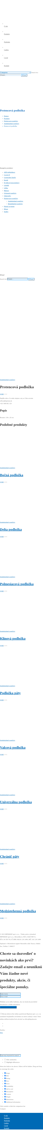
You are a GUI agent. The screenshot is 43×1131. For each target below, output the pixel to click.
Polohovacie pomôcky (11, 121)
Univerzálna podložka (16, 802)
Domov (6, 116)
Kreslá (6, 180)
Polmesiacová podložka (17, 584)
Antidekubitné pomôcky (11, 123)
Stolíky (6, 211)
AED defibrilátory (9, 172)
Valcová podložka (13, 747)
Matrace (6, 190)
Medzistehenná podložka (18, 911)
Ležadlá (6, 185)
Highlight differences (13, 1062)
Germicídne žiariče (10, 177)
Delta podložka (11, 529)
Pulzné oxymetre (9, 206)
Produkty (7, 118)
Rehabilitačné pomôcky (15, 204)
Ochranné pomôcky (10, 193)
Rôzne (6, 209)
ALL (1, 1032)
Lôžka (6, 188)
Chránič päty (9, 856)
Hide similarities (11, 1059)
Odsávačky (7, 196)
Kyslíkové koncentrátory (12, 183)
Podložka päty (10, 693)
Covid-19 (7, 175)
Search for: (3, 279)
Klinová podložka (13, 638)
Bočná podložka (11, 475)
